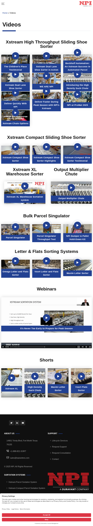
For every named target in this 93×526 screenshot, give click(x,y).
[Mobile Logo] (85, 3)
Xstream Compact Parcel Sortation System (26, 488)
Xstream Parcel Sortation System (22, 482)
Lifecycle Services (60, 441)
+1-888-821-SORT (18, 451)
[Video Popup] (15, 55)
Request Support (59, 447)
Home (5, 13)
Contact (55, 459)
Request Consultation (61, 453)
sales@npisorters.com (19, 458)
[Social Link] (11, 422)
